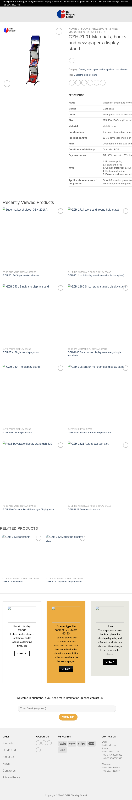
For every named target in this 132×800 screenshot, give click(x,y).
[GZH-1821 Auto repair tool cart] (98, 472)
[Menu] (5, 14)
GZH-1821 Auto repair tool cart (84, 509)
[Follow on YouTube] (38, 749)
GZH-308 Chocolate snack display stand (90, 432)
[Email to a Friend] (90, 83)
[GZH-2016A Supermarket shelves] (33, 238)
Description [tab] (76, 95)
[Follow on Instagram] (43, 742)
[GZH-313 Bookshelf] (22, 555)
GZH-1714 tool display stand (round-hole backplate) (96, 275)
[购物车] (127, 14)
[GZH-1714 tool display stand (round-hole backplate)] (98, 238)
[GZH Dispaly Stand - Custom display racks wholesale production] (66, 14)
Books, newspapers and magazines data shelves (103, 69)
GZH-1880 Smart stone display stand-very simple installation (94, 354)
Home (73, 28)
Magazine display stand (85, 75)
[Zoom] (7, 83)
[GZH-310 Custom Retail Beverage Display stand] (33, 472)
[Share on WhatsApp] (72, 83)
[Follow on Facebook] (38, 742)
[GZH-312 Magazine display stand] (66, 555)
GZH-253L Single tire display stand (21, 352)
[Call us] (49, 742)
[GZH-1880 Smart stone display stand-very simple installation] (98, 315)
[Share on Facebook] (78, 83)
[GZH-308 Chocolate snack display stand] (98, 395)
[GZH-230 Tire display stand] (33, 395)
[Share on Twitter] (84, 83)
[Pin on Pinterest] (96, 83)
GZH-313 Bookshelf (12, 581)
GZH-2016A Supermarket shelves (21, 275)
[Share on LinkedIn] (103, 83)
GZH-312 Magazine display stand (64, 581)
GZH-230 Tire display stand (17, 432)
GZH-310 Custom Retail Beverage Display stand (29, 509)
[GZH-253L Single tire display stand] (33, 315)
